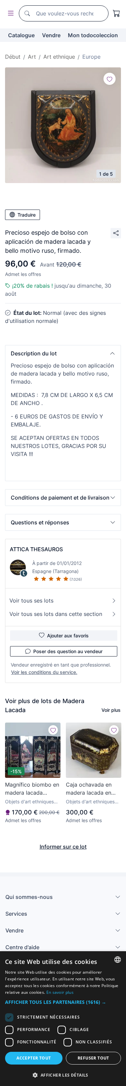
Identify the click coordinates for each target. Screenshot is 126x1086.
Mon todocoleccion (93, 35)
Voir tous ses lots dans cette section (55, 614)
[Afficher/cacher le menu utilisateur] (9, 13)
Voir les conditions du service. (44, 672)
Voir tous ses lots (31, 600)
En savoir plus (60, 992)
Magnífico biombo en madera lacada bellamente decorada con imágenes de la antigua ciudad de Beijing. (32, 789)
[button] (63, 353)
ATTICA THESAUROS (36, 549)
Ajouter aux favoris (68, 635)
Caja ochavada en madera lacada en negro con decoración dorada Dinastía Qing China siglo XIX (91, 789)
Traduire (26, 215)
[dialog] (63, 1018)
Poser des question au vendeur (67, 651)
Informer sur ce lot (63, 846)
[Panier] (117, 13)
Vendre (51, 35)
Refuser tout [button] (93, 1058)
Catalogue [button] (21, 35)
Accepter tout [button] (33, 1058)
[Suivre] (109, 79)
